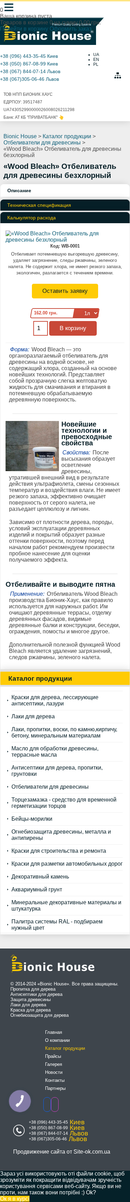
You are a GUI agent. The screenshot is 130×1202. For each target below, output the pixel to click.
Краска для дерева (30, 1010)
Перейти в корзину (25, 29)
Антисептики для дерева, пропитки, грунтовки (57, 771)
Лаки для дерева (33, 716)
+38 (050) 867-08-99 (23, 64)
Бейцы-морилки (31, 819)
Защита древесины (30, 999)
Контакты (54, 1080)
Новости (53, 1072)
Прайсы (53, 1056)
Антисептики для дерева (36, 994)
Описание (19, 190)
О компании (57, 1040)
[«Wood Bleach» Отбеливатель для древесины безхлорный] (65, 240)
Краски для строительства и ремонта (58, 851)
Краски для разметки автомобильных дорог (67, 864)
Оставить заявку (65, 291)
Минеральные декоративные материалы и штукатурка (66, 905)
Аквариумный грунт (36, 889)
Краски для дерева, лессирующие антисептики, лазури (54, 700)
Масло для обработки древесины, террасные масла (54, 752)
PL (95, 64)
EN (96, 59)
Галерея (53, 1064)
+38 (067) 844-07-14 (23, 71)
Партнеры (55, 1088)
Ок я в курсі (14, 1199)
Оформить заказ (71, 29)
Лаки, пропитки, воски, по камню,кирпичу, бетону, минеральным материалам (64, 732)
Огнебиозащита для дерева (39, 1015)
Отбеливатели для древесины (50, 787)
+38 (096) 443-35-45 (23, 56)
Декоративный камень (40, 877)
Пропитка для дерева (32, 989)
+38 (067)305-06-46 (22, 79)
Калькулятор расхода (31, 217)
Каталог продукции (65, 1048)
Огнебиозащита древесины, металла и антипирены (61, 835)
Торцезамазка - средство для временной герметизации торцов (63, 803)
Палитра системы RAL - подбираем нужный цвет (57, 925)
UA (96, 54)
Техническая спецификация (39, 205)
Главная (53, 1032)
